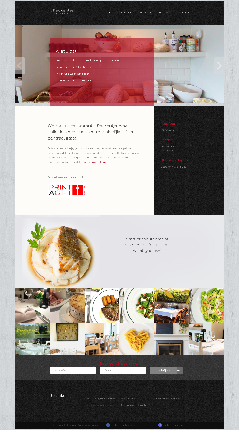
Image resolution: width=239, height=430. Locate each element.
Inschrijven (163, 370)
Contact (184, 12)
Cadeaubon (146, 12)
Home (110, 12)
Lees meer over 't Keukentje (95, 162)
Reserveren (166, 12)
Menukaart (126, 12)
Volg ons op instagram (176, 425)
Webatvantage (92, 425)
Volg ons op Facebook (124, 425)
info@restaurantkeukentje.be (133, 405)
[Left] (20, 65)
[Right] (219, 65)
